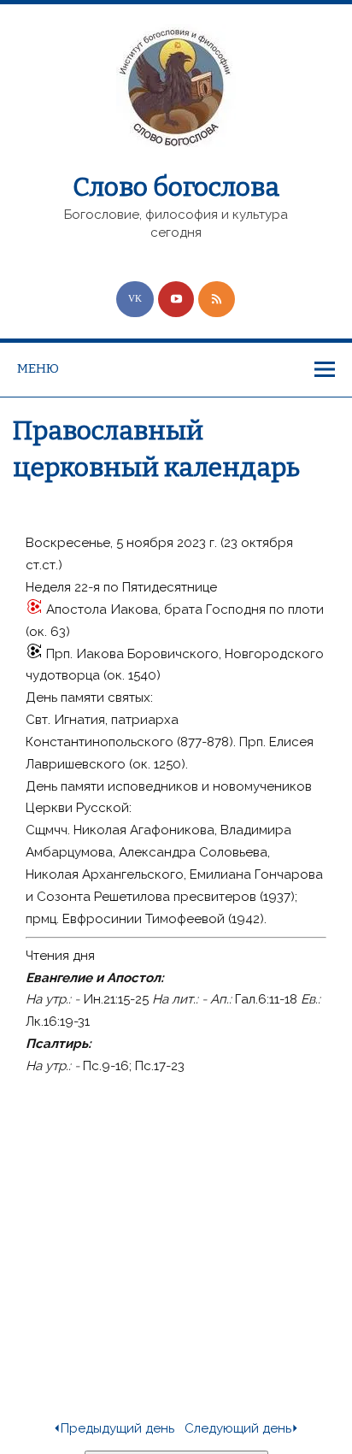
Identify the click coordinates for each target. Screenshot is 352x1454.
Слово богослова (176, 187)
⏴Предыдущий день (113, 1428)
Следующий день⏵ (242, 1428)
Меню (38, 368)
